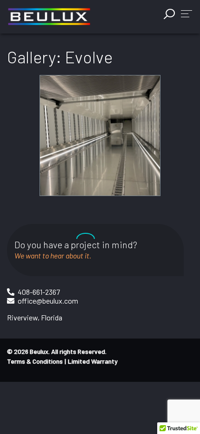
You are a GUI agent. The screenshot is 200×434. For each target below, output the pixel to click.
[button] (186, 13)
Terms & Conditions (35, 361)
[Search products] (170, 13)
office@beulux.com (48, 300)
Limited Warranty (93, 361)
